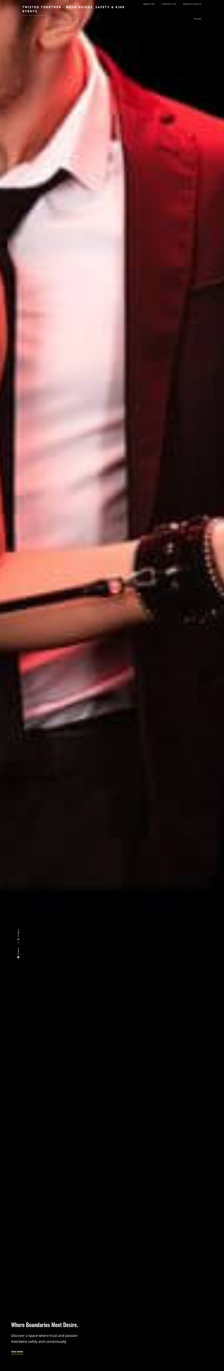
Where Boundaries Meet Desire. (44, 1324)
